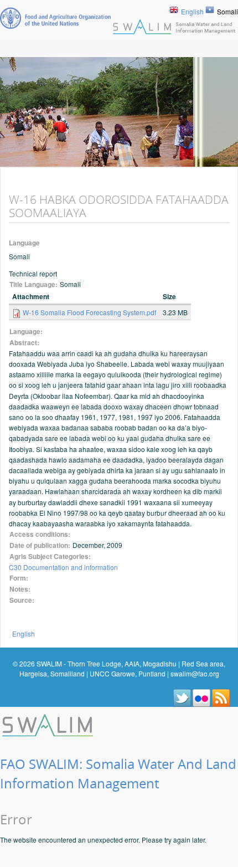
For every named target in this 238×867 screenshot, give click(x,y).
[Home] (48, 723)
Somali (227, 11)
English (192, 11)
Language (24, 243)
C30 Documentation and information (63, 567)
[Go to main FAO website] (55, 18)
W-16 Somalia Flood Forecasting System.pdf (89, 312)
